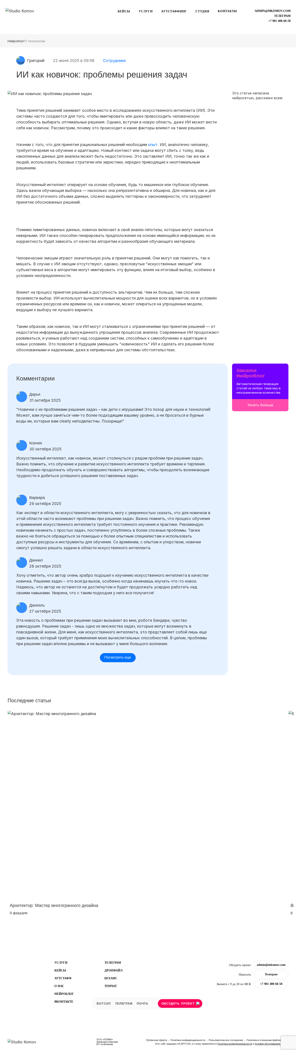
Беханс (110, 978)
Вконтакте (63, 1001)
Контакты (227, 11)
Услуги (146, 11)
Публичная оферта (157, 1040)
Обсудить (178, 1003)
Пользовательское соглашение (226, 1040)
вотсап (104, 1003)
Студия (202, 11)
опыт (153, 144)
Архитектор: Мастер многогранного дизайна (54, 905)
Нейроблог (16, 41)
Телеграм (112, 962)
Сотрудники (114, 60)
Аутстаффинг (174, 11)
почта (142, 1003)
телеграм (282, 16)
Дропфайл (113, 970)
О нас (59, 986)
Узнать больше (260, 405)
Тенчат (110, 986)
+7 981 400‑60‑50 (279, 21)
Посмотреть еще (117, 657)
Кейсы (124, 11)
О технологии (34, 41)
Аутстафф (63, 978)
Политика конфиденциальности (188, 1040)
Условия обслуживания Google (271, 1043)
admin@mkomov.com (273, 11)
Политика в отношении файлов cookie (267, 1040)
